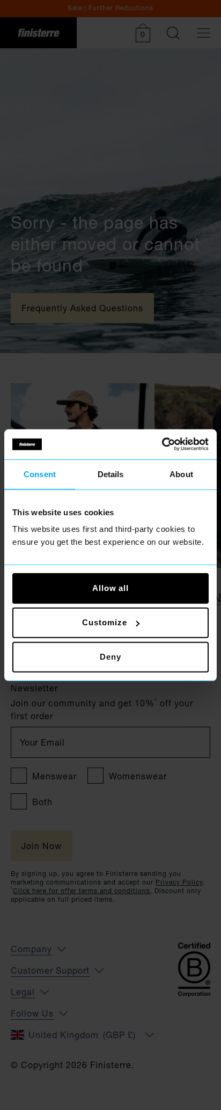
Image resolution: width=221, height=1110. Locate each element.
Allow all (110, 588)
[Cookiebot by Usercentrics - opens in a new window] (162, 444)
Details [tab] (111, 473)
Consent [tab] (40, 473)
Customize (104, 622)
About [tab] (181, 473)
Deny (110, 656)
